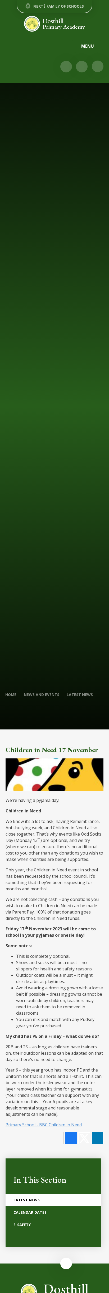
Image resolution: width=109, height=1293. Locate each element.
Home (10, 694)
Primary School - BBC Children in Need (44, 1125)
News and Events (41, 694)
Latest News (80, 694)
